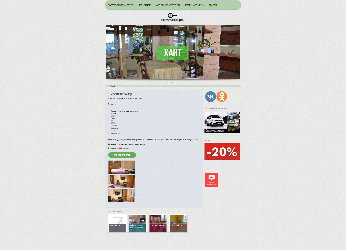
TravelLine (113, 86)
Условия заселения (168, 5)
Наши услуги (194, 5)
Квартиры (145, 5)
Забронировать (122, 155)
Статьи (212, 5)
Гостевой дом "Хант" (135, 99)
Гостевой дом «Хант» (121, 5)
